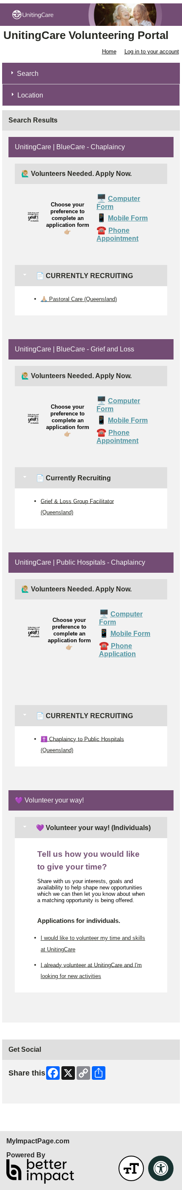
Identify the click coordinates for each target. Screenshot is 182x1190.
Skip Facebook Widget (36, 1094)
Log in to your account (151, 51)
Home (109, 51)
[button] (131, 1168)
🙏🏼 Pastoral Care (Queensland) (79, 299)
